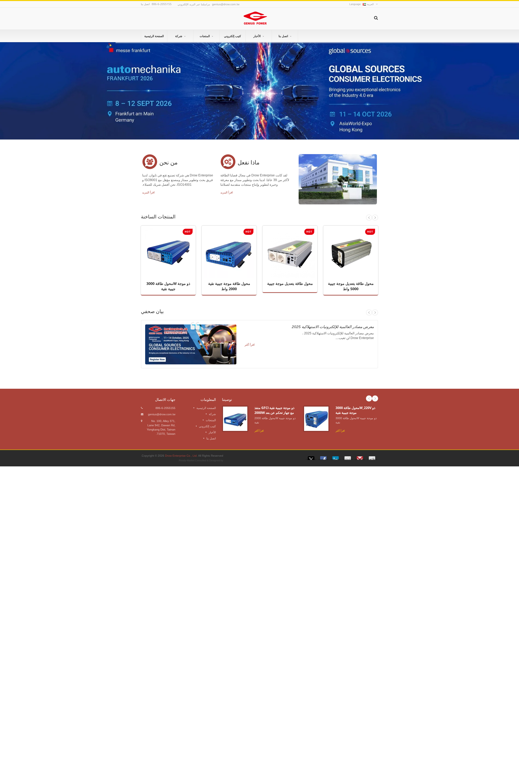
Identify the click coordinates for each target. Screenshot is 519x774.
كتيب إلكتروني (232, 36)
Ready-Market (186, 460)
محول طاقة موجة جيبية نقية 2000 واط (226, 259)
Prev (369, 218)
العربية (370, 4)
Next (375, 218)
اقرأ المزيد (148, 192)
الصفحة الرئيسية (154, 36)
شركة (179, 36)
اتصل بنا (284, 36)
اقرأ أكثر (165, 264)
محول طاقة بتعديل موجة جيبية (290, 283)
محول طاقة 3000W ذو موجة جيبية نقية (165, 259)
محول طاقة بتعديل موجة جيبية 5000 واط (347, 259)
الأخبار (257, 36)
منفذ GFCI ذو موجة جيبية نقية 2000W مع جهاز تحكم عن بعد (274, 410)
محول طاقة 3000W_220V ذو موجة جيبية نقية (355, 410)
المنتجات (205, 36)
